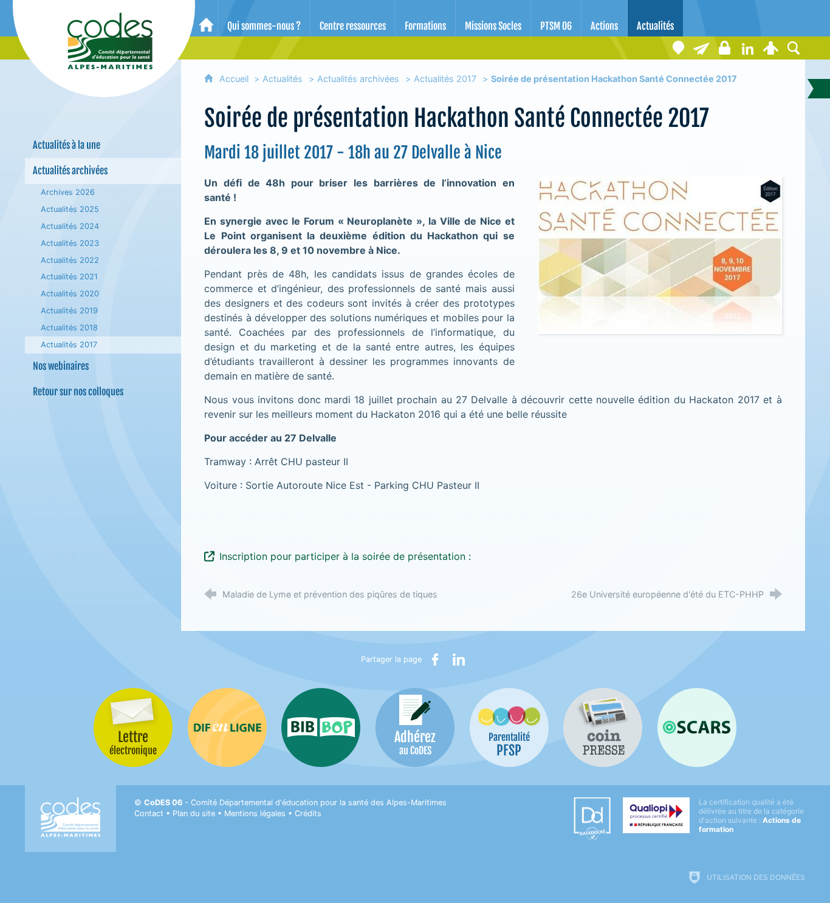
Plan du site (194, 813)
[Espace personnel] (770, 48)
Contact (148, 813)
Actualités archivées (358, 78)
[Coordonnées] (678, 48)
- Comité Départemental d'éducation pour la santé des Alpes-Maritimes (295, 802)
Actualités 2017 (445, 78)
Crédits (308, 813)
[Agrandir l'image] (660, 253)
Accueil (235, 78)
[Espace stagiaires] (724, 48)
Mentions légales (255, 813)
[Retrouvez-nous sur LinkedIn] (747, 48)
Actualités (282, 78)
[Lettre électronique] (701, 48)
